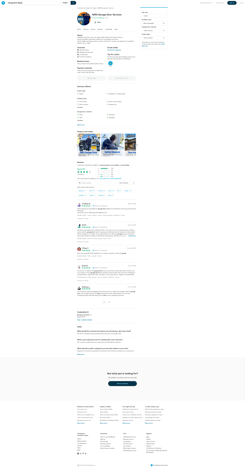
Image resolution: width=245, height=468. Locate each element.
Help (147, 437)
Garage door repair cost (84, 420)
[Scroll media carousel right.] (137, 145)
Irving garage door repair (152, 417)
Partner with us (82, 441)
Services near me (105, 444)
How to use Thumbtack (107, 437)
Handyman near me (127, 420)
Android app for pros (129, 450)
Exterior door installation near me (131, 414)
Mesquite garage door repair (153, 412)
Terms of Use (150, 441)
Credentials (108, 29)
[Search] (73, 3)
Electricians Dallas (105, 417)
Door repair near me (128, 412)
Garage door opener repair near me (132, 417)
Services (86, 29)
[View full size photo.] (88, 145)
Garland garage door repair (152, 420)
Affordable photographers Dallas (109, 420)
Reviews (100, 29)
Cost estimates (105, 446)
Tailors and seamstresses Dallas (109, 414)
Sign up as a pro (128, 439)
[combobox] (33, 3)
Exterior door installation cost (85, 414)
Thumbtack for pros (129, 437)
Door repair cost (82, 409)
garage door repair (91, 8)
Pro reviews (126, 446)
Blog (78, 450)
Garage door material (149, 27)
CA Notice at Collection (153, 448)
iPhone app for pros (129, 448)
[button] (84, 18)
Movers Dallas (104, 412)
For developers (81, 443)
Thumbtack (80, 8)
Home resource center (107, 448)
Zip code (145, 12)
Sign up (102, 439)
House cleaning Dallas (106, 409)
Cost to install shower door (85, 417)
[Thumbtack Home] (3, 3)
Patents (148, 446)
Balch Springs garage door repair (154, 409)
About (79, 29)
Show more (81, 423)
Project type (146, 34)
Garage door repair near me (130, 409)
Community (127, 441)
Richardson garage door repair (153, 414)
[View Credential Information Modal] (88, 312)
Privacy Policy (150, 444)
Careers (79, 445)
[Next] (109, 302)
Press (79, 448)
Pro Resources (127, 444)
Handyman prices (82, 412)
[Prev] (104, 302)
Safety (148, 439)
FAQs (116, 29)
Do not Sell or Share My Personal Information (156, 451)
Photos (93, 29)
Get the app (104, 441)
